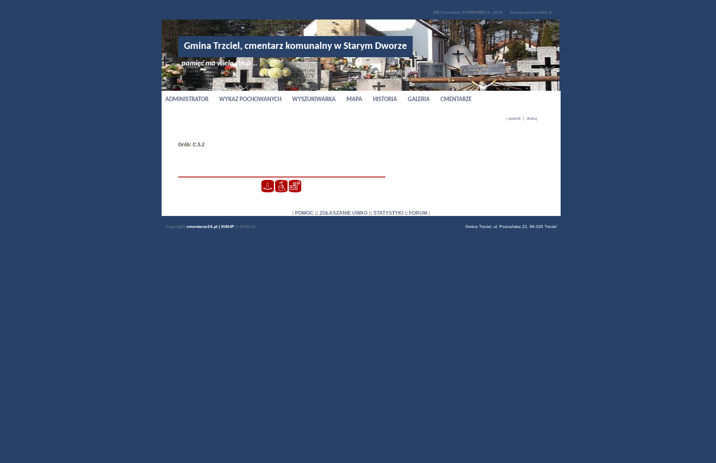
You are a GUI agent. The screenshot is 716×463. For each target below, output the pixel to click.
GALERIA (419, 100)
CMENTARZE (456, 100)
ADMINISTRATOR (186, 100)
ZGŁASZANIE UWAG (343, 213)
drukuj (532, 119)
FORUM (418, 213)
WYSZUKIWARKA (314, 100)
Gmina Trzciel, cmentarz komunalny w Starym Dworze (295, 46)
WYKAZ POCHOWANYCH (250, 100)
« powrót (513, 119)
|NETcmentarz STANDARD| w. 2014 (468, 12)
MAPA (354, 100)
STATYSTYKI (388, 213)
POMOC (304, 213)
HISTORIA (385, 100)
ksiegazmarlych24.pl (531, 12)
